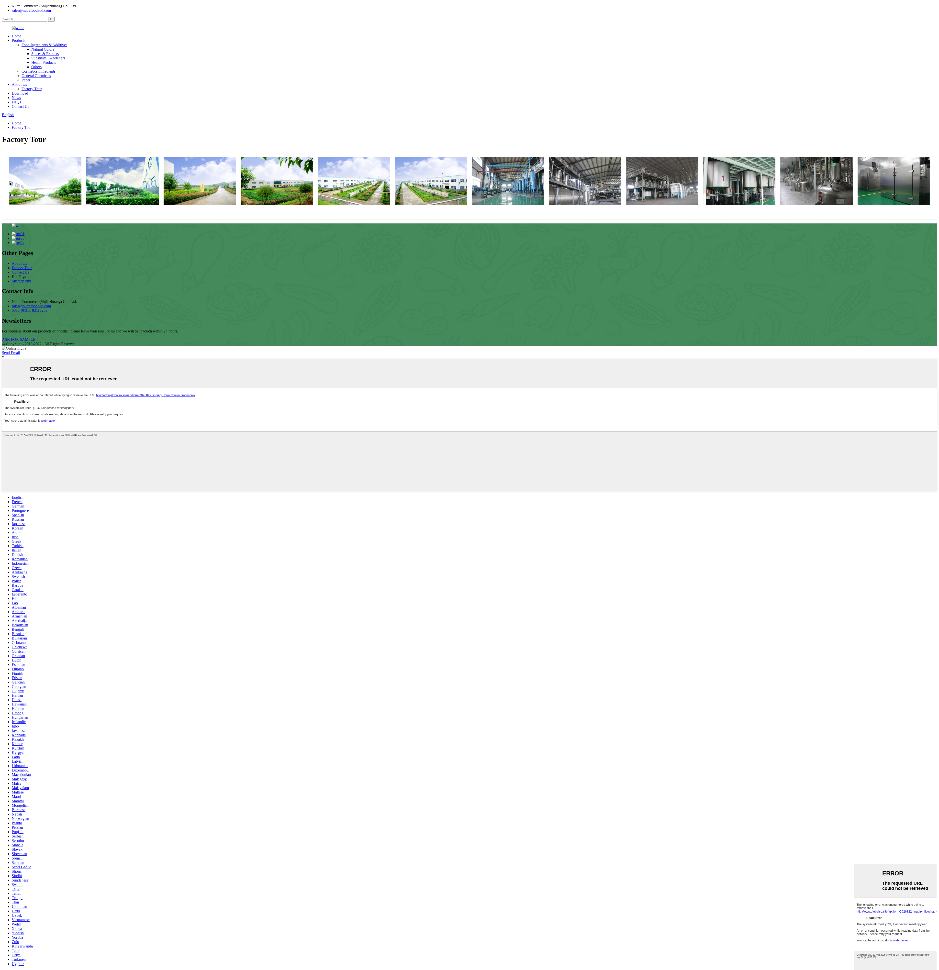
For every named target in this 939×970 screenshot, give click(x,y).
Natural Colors (42, 49)
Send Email (11, 353)
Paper (26, 80)
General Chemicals (36, 76)
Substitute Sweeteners (48, 58)
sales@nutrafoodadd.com (31, 10)
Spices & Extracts (45, 54)
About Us (19, 84)
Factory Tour (32, 89)
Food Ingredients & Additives (44, 45)
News (16, 98)
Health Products (43, 62)
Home (16, 36)
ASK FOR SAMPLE (18, 339)
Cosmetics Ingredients (39, 71)
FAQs (16, 102)
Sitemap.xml (21, 281)
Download (20, 93)
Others (36, 67)
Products (18, 40)
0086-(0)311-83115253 (29, 310)
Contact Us (20, 106)
